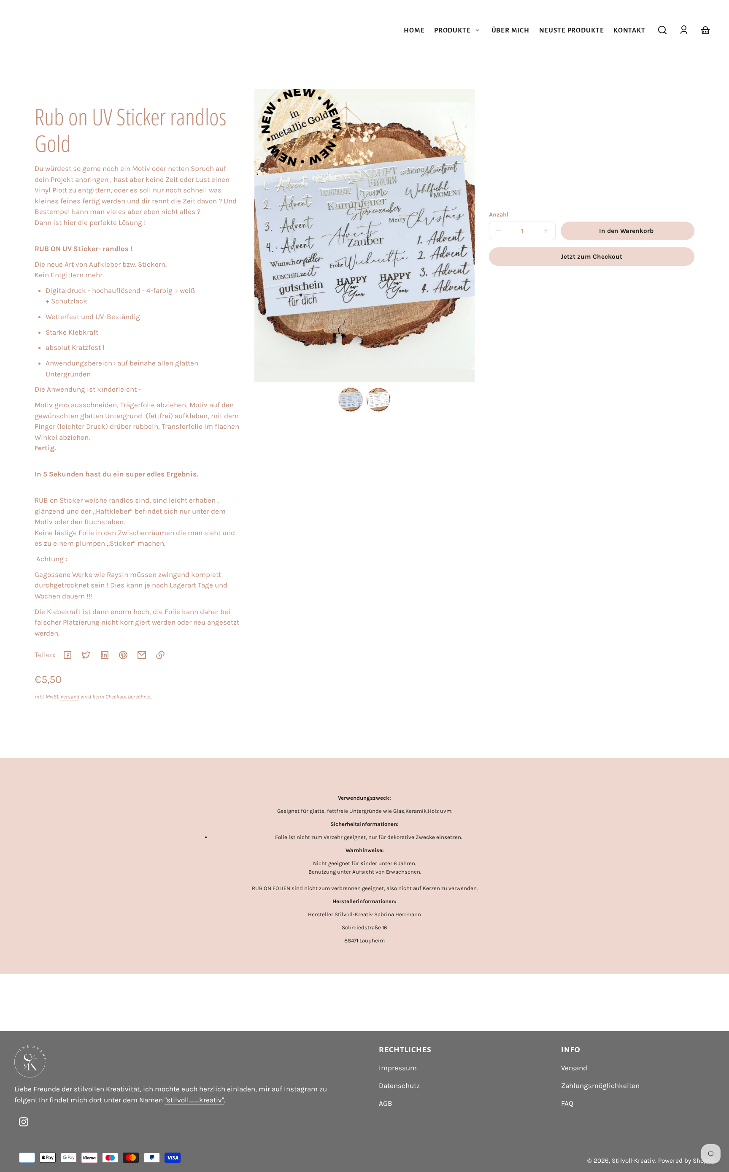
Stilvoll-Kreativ (633, 1160)
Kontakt (629, 30)
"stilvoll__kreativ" (194, 1100)
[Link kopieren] (160, 655)
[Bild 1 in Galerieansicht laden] (350, 399)
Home (414, 30)
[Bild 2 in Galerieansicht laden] (378, 399)
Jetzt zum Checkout (591, 256)
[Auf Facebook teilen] (67, 655)
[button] (662, 30)
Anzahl (498, 214)
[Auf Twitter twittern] (86, 655)
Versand (69, 696)
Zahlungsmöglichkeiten (600, 1085)
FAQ (567, 1103)
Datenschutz (399, 1085)
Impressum (398, 1068)
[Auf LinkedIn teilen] (104, 655)
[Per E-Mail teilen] (141, 655)
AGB (385, 1103)
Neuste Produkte (571, 30)
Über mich (510, 30)
